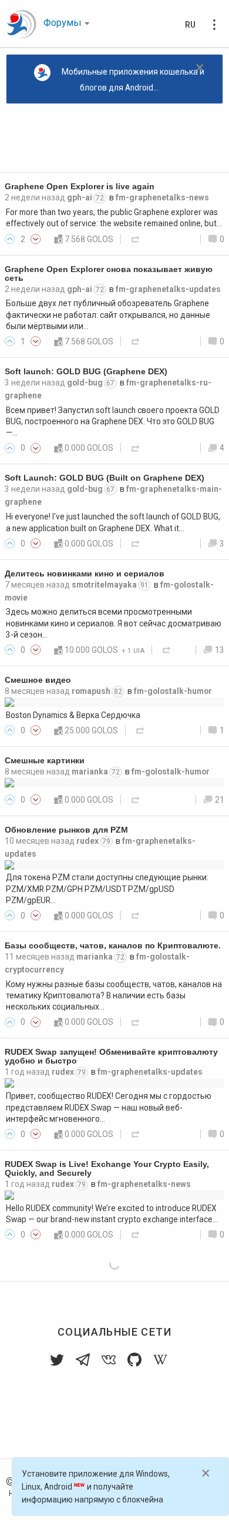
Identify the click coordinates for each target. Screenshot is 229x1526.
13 (219, 650)
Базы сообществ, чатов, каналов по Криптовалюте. (113, 945)
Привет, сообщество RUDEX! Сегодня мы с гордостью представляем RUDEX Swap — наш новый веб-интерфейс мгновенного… (108, 1107)
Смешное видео (38, 680)
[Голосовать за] (10, 239)
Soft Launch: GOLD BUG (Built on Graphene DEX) (104, 478)
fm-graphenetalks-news (162, 197)
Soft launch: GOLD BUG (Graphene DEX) (86, 371)
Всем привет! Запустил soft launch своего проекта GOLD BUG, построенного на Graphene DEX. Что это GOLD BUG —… (113, 421)
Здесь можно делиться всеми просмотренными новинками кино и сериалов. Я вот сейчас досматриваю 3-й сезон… (113, 623)
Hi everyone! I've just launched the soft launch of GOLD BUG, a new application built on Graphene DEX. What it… (113, 522)
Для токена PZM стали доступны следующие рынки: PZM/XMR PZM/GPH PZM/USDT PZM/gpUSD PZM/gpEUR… (107, 889)
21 (219, 799)
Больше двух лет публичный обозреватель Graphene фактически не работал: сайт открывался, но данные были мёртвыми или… (108, 315)
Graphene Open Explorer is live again (79, 186)
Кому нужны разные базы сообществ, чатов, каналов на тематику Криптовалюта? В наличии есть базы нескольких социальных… (114, 996)
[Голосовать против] (36, 239)
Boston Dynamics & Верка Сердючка (73, 715)
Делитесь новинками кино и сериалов (84, 573)
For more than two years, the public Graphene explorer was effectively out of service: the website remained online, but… (114, 217)
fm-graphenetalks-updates (168, 289)
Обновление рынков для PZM (66, 830)
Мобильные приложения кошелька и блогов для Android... (133, 79)
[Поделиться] (135, 239)
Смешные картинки (45, 760)
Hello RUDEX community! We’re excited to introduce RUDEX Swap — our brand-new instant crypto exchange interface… (112, 1213)
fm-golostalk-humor (173, 691)
